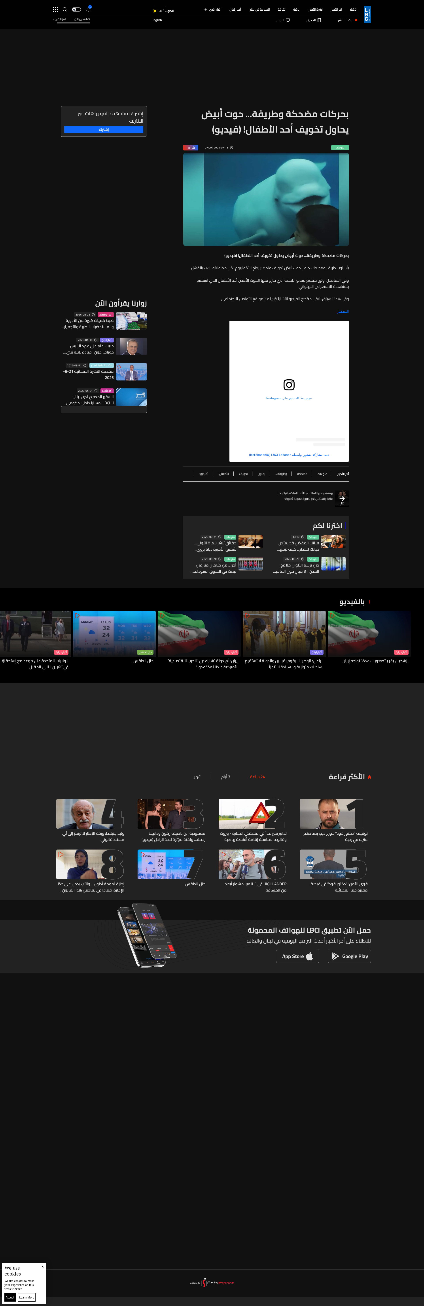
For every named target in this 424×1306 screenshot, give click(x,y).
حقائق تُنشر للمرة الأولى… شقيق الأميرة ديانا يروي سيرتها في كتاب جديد (215, 546)
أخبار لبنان (235, 9)
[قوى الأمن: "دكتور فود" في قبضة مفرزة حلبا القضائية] (334, 871)
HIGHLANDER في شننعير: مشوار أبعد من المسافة (256, 887)
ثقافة (281, 9)
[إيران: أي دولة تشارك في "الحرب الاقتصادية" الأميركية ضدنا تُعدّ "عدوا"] (199, 640)
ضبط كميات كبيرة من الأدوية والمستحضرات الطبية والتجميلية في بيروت (87, 323)
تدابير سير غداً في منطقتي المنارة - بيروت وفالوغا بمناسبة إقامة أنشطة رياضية (253, 836)
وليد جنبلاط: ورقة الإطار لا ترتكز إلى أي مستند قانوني (93, 836)
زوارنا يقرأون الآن (121, 303)
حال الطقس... (142, 661)
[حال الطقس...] (114, 640)
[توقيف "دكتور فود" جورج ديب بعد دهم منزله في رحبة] (334, 821)
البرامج (280, 20)
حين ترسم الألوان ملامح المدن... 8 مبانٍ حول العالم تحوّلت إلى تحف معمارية (297, 568)
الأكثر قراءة (347, 776)
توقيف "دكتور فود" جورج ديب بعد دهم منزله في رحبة (335, 836)
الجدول (311, 20)
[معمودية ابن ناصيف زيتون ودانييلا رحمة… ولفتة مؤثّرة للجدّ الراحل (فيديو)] (172, 821)
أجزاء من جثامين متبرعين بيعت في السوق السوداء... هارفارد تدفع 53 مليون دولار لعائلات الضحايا (212, 568)
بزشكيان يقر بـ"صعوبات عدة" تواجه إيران (376, 661)
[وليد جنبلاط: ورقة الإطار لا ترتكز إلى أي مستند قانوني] (90, 821)
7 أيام (225, 777)
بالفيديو (352, 601)
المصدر (343, 311)
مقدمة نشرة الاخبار (101, 365)
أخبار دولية (401, 652)
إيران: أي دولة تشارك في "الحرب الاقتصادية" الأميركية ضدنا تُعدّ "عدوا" (202, 664)
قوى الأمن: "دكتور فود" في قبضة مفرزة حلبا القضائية (339, 887)
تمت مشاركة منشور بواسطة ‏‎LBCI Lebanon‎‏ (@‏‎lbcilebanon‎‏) (289, 454)
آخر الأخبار (336, 9)
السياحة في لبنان (259, 9)
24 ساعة (257, 777)
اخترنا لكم (327, 525)
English (157, 20)
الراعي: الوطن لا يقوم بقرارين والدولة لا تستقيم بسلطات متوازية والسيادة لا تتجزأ (284, 664)
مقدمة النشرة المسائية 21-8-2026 (88, 374)
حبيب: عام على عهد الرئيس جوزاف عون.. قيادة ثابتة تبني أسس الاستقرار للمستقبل (90, 349)
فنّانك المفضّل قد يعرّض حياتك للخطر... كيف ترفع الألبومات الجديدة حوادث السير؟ (298, 546)
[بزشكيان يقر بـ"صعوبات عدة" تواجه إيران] (369, 640)
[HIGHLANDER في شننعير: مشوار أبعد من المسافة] (253, 871)
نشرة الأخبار (316, 9)
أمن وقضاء (105, 315)
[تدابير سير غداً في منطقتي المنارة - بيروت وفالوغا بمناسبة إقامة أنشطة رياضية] (253, 821)
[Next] (5, 640)
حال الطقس (145, 652)
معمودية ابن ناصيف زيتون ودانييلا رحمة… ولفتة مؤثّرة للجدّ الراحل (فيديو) (173, 836)
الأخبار (353, 9)
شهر (197, 777)
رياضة (297, 9)
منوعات (313, 537)
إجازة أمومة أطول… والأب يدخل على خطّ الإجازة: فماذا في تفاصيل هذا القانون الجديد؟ (91, 887)
